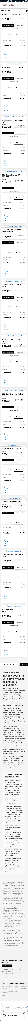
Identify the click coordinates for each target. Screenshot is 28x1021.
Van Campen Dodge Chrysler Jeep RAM (3, 1008)
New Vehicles (4, 986)
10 (10, 664)
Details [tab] (10, 35)
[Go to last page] (16, 664)
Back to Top (24, 664)
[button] (24, 65)
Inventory (4, 983)
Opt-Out (26, 1008)
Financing (17, 983)
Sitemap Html (18, 1008)
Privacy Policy (7, 1008)
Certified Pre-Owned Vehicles (4, 994)
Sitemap (14, 1008)
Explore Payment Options (8, 25)
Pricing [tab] (18, 35)
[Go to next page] (13, 664)
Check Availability (20, 25)
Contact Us (7, 966)
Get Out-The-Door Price (21, 18)
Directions (23, 988)
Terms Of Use (10, 1008)
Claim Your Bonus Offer (14, 28)
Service (11, 983)
